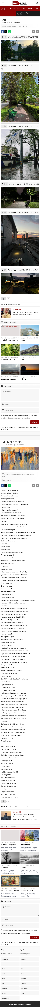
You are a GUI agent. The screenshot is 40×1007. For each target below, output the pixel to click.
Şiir (15, 444)
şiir (27, 806)
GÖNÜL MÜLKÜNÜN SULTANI (10, 891)
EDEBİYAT (10, 444)
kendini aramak (17, 806)
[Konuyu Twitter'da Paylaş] (5, 31)
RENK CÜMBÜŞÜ (25, 845)
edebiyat (10, 806)
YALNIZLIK (4, 868)
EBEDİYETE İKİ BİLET (13, 9)
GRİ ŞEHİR (23, 379)
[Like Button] (3, 298)
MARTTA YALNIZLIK (26, 891)
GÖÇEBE (23, 868)
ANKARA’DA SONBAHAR (9, 379)
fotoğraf (10, 304)
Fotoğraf (16, 22)
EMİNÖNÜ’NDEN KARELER (9, 340)
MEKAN (22, 340)
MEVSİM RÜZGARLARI (8, 360)
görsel (14, 304)
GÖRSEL (10, 22)
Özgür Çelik (17, 812)
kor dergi (23, 806)
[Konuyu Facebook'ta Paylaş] (2, 31)
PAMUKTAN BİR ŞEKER (8, 845)
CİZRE (22, 360)
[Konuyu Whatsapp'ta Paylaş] (9, 31)
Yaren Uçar (17, 310)
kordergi (18, 304)
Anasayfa (4, 22)
